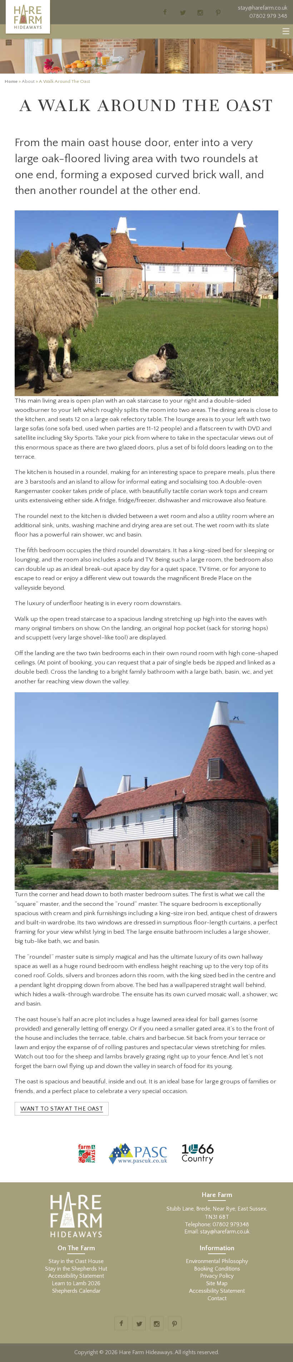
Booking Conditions (217, 1269)
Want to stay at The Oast (61, 1109)
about (28, 81)
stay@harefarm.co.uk (262, 8)
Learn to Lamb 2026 (76, 1283)
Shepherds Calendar (76, 1291)
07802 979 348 (268, 16)
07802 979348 (231, 1224)
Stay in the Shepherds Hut (76, 1269)
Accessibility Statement (76, 1276)
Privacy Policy (217, 1276)
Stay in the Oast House (76, 1261)
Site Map (217, 1283)
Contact (217, 1298)
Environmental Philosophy (217, 1261)
